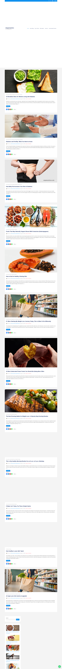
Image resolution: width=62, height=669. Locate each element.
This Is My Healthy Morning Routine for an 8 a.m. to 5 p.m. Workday (25, 461)
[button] (59, 666)
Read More (8, 106)
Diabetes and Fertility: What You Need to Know (19, 141)
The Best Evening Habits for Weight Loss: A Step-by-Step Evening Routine (27, 416)
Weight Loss (14, 94)
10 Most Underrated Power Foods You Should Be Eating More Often (25, 371)
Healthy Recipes (17, 369)
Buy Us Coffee (37, 28)
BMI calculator (42, 28)
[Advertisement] (31, 61)
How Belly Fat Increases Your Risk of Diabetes (19, 186)
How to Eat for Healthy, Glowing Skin (16, 276)
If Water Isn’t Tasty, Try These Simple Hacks (18, 506)
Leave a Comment (28, 98)
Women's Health (19, 94)
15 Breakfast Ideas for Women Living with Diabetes (20, 96)
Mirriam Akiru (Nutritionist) (15, 98)
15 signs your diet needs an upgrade (16, 596)
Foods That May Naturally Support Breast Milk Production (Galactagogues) (27, 231)
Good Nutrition (8, 139)
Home (28, 28)
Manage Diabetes (9, 94)
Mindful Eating (13, 414)
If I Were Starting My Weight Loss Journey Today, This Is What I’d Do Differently (28, 321)
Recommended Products (52, 28)
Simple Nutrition (10, 28)
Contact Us (46, 28)
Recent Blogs (32, 28)
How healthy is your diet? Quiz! (15, 551)
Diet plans (7, 369)
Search (18, 619)
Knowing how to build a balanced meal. (12, 651)
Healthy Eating (13, 139)
